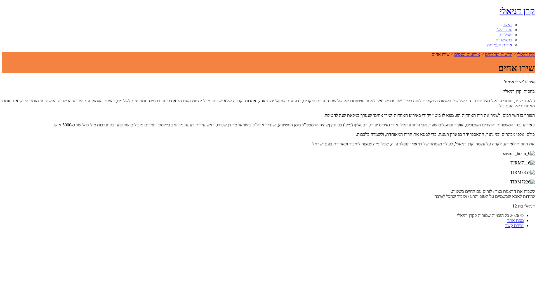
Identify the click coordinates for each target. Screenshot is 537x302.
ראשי (507, 24)
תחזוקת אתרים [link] (258, 236)
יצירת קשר (514, 225)
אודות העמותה (499, 45)
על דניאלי (504, 29)
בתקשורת (504, 39)
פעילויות (505, 34)
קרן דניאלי (517, 11)
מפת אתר (515, 220)
